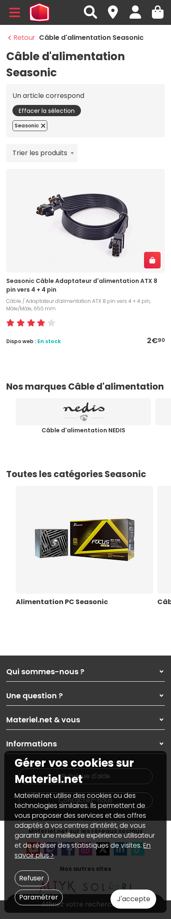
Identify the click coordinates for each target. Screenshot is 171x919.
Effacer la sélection (47, 111)
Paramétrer (38, 897)
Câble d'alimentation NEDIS (83, 430)
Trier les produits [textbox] (39, 153)
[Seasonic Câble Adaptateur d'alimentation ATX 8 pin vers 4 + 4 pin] (85, 220)
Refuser (31, 878)
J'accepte (133, 899)
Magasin (116, 7)
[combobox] (42, 153)
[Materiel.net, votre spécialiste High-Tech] (39, 12)
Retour (24, 37)
